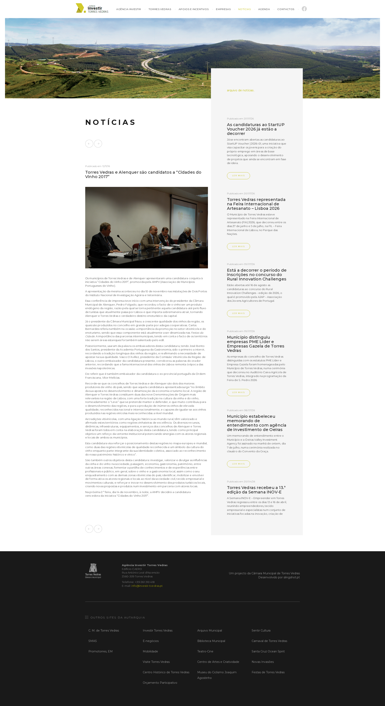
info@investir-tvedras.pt (147, 585)
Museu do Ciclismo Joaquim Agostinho (217, 675)
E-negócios (151, 641)
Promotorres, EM (100, 651)
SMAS (92, 641)
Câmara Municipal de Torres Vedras (275, 573)
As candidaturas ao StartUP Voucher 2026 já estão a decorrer (256, 129)
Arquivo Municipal (209, 630)
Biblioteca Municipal (211, 641)
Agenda (264, 9)
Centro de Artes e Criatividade (218, 662)
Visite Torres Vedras (156, 662)
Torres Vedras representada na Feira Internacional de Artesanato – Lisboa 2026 (256, 204)
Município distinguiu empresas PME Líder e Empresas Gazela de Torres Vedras (256, 344)
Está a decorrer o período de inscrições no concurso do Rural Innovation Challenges (257, 274)
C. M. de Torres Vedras (103, 630)
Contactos (285, 9)
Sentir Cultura (261, 630)
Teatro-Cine (205, 651)
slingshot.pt (292, 577)
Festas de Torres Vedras (268, 672)
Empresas (223, 9)
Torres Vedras (160, 9)
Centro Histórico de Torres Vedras (166, 672)
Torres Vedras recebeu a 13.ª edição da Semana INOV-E (256, 489)
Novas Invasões (263, 662)
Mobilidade (150, 651)
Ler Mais (238, 175)
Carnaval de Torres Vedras (269, 641)
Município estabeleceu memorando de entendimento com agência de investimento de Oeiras (257, 423)
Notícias (244, 9)
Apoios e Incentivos (194, 9)
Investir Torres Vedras (157, 630)
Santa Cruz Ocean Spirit (268, 651)
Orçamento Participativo (160, 683)
